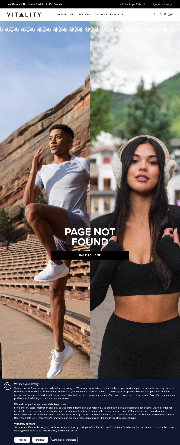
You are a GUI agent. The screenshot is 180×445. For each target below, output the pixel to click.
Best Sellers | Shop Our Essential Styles (28, 4)
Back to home (90, 255)
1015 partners (34, 388)
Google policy (69, 430)
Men (73, 14)
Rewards (116, 14)
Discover (100, 14)
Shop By (85, 14)
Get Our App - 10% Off (132, 4)
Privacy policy (50, 430)
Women (62, 14)
